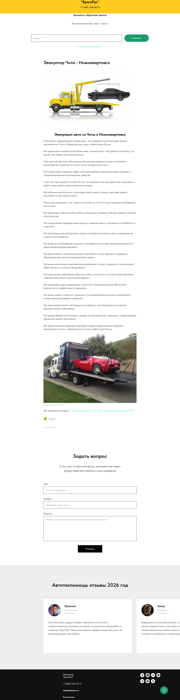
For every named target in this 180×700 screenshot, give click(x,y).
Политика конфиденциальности (90, 47)
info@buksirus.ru (71, 690)
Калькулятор (68, 697)
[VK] (153, 676)
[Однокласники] (153, 682)
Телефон (47, 498)
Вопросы (47, 513)
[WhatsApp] (148, 676)
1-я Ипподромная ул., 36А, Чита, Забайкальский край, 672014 (102, 410)
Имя (45, 483)
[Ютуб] (158, 676)
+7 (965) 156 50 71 (72, 683)
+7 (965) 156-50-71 (90, 7)
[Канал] (142, 682)
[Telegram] (142, 676)
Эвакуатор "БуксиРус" (68, 675)
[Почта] (148, 682)
